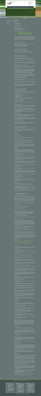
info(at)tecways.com (18, 45)
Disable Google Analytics (17, 239)
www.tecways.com (25, 45)
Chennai (30, 4)
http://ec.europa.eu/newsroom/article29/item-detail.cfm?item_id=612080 (24, 373)
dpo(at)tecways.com (17, 52)
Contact (8, 23)
